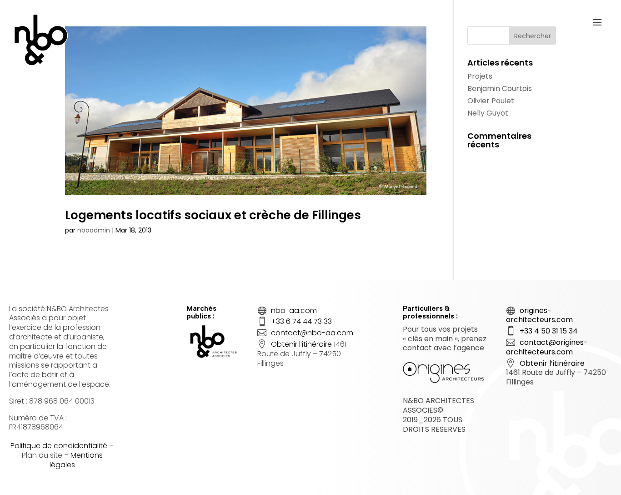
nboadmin (93, 230)
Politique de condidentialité (58, 445)
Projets (479, 76)
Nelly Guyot (487, 113)
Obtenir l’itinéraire (301, 344)
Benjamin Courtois (499, 88)
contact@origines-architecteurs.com (547, 347)
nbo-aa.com (294, 310)
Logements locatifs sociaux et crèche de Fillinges (213, 215)
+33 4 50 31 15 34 (549, 331)
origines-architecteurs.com (539, 315)
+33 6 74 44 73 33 (301, 321)
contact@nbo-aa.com (312, 333)
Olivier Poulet (490, 101)
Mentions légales (76, 460)
